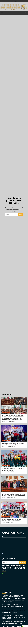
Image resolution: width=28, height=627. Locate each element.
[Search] (26, 13)
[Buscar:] (11, 214)
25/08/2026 (11, 522)
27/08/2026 (11, 471)
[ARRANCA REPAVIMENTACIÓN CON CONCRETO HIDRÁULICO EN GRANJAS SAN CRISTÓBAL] (14, 509)
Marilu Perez (5, 421)
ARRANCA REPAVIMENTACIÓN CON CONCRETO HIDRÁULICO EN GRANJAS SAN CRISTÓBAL (11, 520)
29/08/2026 (11, 446)
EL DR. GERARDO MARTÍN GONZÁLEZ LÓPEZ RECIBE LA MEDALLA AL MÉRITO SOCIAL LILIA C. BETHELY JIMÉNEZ (13, 494)
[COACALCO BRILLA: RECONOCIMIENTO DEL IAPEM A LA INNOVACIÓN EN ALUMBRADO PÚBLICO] (14, 433)
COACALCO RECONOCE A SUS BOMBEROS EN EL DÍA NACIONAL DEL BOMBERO (13, 469)
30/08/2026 (11, 421)
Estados (4, 440)
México (4, 412)
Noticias (7, 412)
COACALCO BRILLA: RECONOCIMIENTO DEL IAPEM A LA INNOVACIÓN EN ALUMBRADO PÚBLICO (13, 444)
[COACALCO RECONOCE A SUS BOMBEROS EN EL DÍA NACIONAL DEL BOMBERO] (14, 458)
